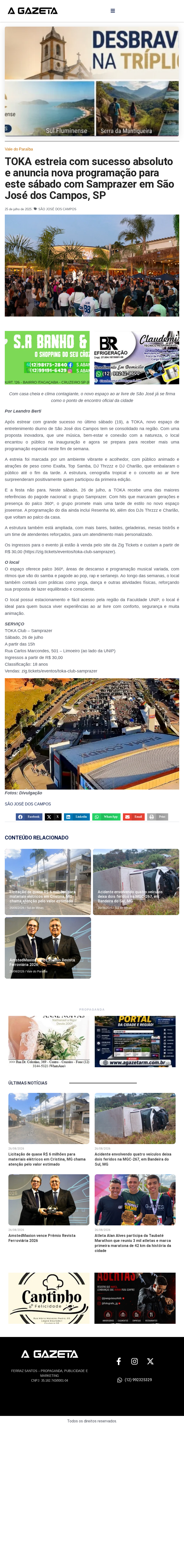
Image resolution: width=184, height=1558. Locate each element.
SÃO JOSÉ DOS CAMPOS (57, 209)
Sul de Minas (35, 908)
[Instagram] (134, 1361)
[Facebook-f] (118, 1361)
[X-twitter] (150, 1361)
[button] (29, 817)
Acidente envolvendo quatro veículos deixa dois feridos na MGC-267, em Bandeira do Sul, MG (130, 896)
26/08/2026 (17, 908)
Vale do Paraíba (19, 149)
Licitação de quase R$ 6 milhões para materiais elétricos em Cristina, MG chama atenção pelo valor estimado (42, 896)
